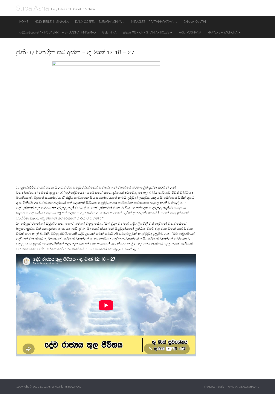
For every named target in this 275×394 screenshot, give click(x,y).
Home (23, 21)
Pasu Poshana (190, 32)
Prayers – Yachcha (223, 32)
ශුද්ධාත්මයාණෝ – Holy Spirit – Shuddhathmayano (57, 32)
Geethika (109, 32)
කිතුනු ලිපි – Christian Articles (146, 32)
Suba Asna (32, 8)
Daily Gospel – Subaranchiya (98, 21)
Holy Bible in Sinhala (52, 21)
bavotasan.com (248, 386)
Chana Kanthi (195, 21)
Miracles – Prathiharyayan (153, 21)
